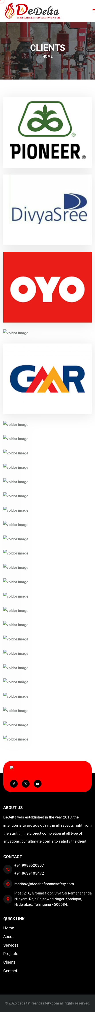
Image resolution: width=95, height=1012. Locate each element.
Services (11, 945)
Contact (10, 970)
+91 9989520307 (29, 865)
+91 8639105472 (29, 873)
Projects (10, 953)
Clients (9, 962)
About (8, 936)
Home (47, 56)
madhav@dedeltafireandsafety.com (44, 884)
